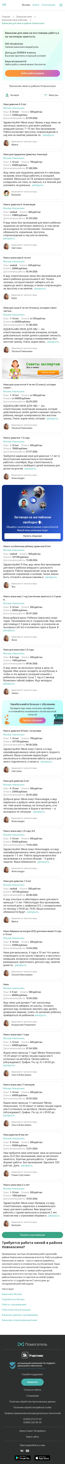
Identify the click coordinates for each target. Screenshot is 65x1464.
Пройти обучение (32, 720)
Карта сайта (32, 1436)
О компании (32, 1396)
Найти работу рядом (32, 73)
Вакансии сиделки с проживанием (20, 1315)
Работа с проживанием (14, 1304)
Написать (32, 1382)
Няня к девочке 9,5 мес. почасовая (22, 731)
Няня (6, 984)
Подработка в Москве (13, 1299)
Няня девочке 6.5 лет (14, 104)
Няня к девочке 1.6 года (16, 438)
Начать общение (32, 536)
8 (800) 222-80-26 (32, 1422)
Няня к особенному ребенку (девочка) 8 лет (27, 546)
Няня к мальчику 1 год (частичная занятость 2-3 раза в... (32, 598)
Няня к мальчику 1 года (16, 1034)
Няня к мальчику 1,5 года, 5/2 (19, 831)
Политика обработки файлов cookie (32, 1407)
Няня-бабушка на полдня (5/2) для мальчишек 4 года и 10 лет (32, 933)
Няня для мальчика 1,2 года (18, 649)
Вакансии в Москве (12, 1294)
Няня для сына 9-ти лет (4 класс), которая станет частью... (30, 309)
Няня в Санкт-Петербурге (32, 1431)
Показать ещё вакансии (32, 1235)
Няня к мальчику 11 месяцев (18, 1084)
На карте (14, 95)
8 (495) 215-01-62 (32, 1419)
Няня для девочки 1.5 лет (17, 881)
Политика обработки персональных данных (32, 1401)
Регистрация (48, 5)
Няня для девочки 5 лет (16, 781)
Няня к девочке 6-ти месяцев (19, 204)
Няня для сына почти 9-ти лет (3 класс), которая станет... (29, 386)
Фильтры (53, 95)
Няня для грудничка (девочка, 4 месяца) (25, 154)
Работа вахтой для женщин (16, 1310)
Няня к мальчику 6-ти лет (17, 257)
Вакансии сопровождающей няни (19, 1320)
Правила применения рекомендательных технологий (33, 1413)
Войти (36, 5)
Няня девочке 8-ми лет (15, 1134)
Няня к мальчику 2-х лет (16, 1185)
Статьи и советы (32, 1390)
